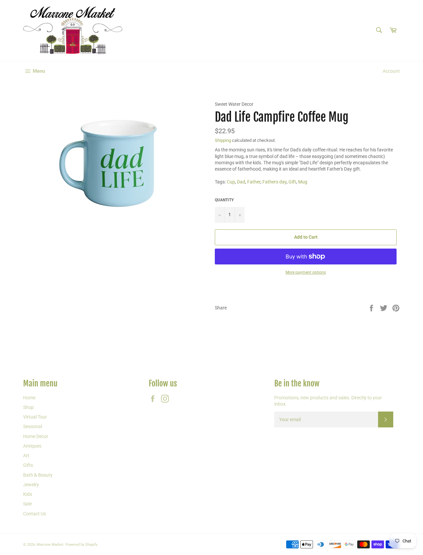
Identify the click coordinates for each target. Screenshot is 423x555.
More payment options (306, 272)
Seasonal (32, 426)
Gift (292, 181)
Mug (302, 181)
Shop (28, 407)
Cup (231, 181)
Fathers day (274, 181)
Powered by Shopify (81, 544)
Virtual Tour (35, 416)
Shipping (223, 140)
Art (26, 455)
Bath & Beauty (38, 475)
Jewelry (31, 484)
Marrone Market (50, 544)
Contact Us (34, 513)
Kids (27, 494)
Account (391, 71)
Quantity (224, 200)
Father (253, 181)
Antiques (32, 446)
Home (29, 397)
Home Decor (35, 436)
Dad (241, 181)
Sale (27, 503)
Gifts (28, 465)
